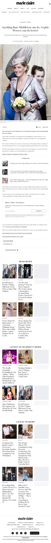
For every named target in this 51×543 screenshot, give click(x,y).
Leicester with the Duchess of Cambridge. (16, 226)
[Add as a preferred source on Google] (38, 533)
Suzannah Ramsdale (18, 41)
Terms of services (19, 214)
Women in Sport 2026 (14, 12)
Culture (33, 8)
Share (6, 127)
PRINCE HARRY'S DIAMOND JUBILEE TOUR (14, 154)
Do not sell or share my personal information (25, 529)
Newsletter (46, 127)
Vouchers (40, 8)
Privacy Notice (40, 214)
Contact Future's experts (26, 522)
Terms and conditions (13, 524)
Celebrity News (25, 22)
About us (31, 526)
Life (28, 8)
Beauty (16, 8)
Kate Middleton (7, 243)
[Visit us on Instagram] (17, 533)
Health (23, 8)
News (37, 41)
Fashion (9, 8)
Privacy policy (40, 524)
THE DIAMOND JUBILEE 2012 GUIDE (12, 236)
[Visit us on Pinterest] (25, 533)
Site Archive (11, 522)
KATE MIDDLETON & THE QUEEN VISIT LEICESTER (17, 233)
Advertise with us (27, 524)
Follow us (39, 127)
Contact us (39, 522)
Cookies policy (21, 526)
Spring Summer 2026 (37, 12)
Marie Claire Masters (25, 12)
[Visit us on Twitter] (13, 533)
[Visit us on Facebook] (21, 533)
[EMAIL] (17, 250)
